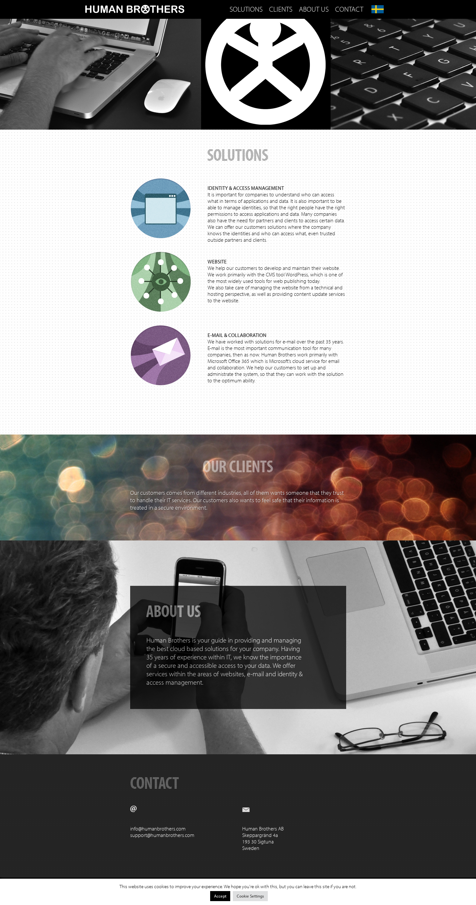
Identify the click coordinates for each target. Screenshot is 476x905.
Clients (280, 9)
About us (314, 9)
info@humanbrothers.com (158, 828)
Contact (349, 9)
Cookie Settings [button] (250, 896)
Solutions (246, 9)
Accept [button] (220, 896)
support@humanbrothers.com (162, 835)
